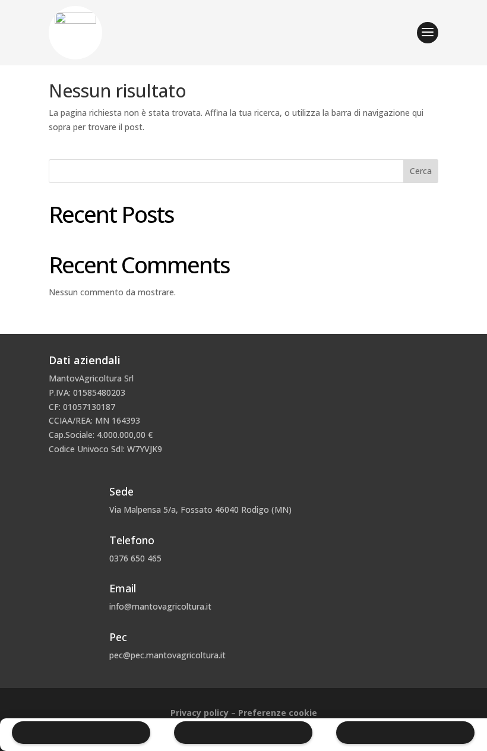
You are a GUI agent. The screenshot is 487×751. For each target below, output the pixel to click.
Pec (118, 637)
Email (122, 588)
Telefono (131, 540)
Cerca (421, 170)
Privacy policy (199, 712)
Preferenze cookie (277, 712)
